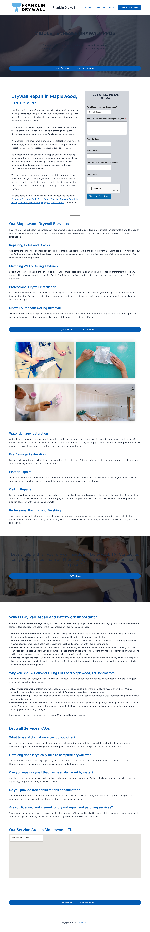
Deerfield (73, 199)
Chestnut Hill (57, 202)
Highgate (45, 202)
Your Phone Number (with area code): (104, 162)
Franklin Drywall (64, 7)
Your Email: (92, 174)
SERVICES (100, 7)
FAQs (111, 7)
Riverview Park (29, 199)
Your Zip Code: (94, 139)
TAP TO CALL (75, 576)
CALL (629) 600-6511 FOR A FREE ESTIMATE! (75, 68)
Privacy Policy (83, 923)
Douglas (64, 199)
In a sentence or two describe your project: (106, 119)
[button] (129, 7)
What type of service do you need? (102, 107)
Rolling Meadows (19, 202)
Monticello (34, 202)
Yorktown (16, 199)
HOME (88, 7)
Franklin (54, 199)
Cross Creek (43, 199)
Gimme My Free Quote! (99, 196)
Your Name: (93, 151)
